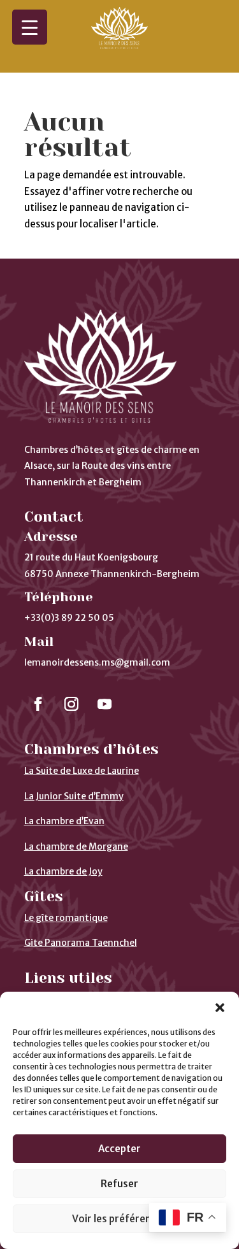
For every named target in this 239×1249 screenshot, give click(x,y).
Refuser (119, 1184)
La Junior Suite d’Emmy (74, 796)
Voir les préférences (119, 1219)
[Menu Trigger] (29, 27)
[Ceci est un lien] (119, 45)
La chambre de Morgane (76, 846)
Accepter (119, 1149)
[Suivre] (38, 704)
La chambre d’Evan (64, 821)
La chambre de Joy (63, 871)
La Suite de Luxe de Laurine (81, 770)
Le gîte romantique (66, 918)
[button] (220, 1007)
